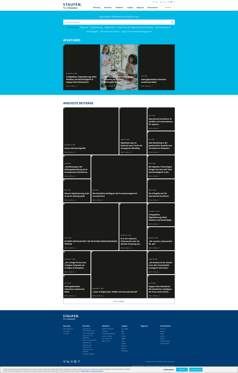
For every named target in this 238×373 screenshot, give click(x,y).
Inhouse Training (107, 336)
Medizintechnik (87, 343)
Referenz (124, 346)
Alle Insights (124, 329)
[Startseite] (72, 6)
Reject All (182, 369)
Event (123, 334)
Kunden (162, 336)
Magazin (123, 338)
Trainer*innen (106, 341)
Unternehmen (152, 7)
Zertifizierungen (164, 343)
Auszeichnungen (165, 341)
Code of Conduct (170, 366)
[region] (119, 369)
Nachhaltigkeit (92, 31)
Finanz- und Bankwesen (89, 340)
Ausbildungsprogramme (109, 334)
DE (171, 2)
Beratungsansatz (68, 329)
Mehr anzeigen (119, 301)
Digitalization (109, 27)
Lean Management (162, 27)
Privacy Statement (97, 371)
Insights (130, 7)
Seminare (104, 331)
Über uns (163, 329)
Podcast (123, 343)
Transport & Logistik (88, 354)
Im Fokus (66, 334)
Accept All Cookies (195, 369)
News (123, 341)
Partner (162, 338)
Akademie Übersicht (108, 329)
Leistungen (66, 331)
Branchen (108, 7)
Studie (123, 348)
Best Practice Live (107, 338)
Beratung (96, 7)
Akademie (119, 7)
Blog (122, 331)
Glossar (123, 336)
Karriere (164, 2)
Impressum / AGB (159, 366)
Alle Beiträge (73, 27)
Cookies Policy (85, 371)
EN (174, 2)
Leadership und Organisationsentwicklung (135, 27)
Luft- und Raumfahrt (88, 333)
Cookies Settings (169, 369)
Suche (157, 2)
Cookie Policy (149, 366)
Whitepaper (124, 351)
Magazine (140, 7)
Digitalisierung (96, 27)
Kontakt (168, 7)
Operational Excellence (110, 31)
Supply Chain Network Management (137, 31)
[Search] (172, 22)
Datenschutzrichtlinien (138, 366)
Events (162, 334)
